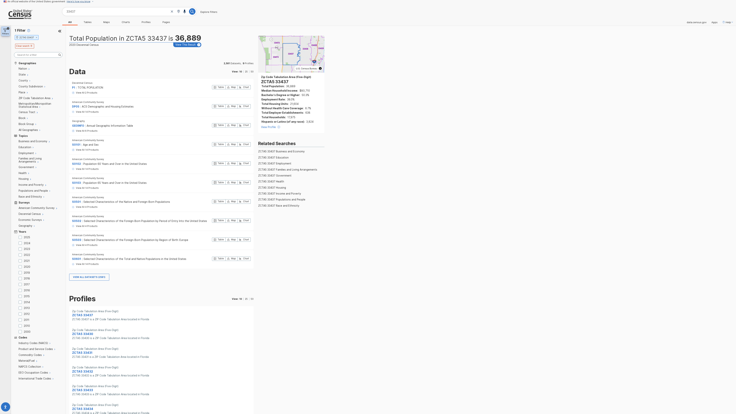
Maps (106, 22)
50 (252, 71)
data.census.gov (696, 22)
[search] (38, 55)
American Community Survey (88, 102)
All (70, 22)
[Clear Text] (172, 12)
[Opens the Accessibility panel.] (5, 408)
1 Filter (20, 30)
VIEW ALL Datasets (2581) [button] (89, 277)
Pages (166, 22)
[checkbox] (21, 237)
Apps (714, 22)
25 (246, 71)
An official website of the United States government (36, 1)
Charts (126, 22)
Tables (88, 22)
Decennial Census (82, 83)
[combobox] (129, 11)
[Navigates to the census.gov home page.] (16, 17)
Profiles (146, 22)
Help (728, 22)
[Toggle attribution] (320, 68)
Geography (78, 121)
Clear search (23, 46)
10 (240, 71)
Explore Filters (208, 11)
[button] (178, 12)
